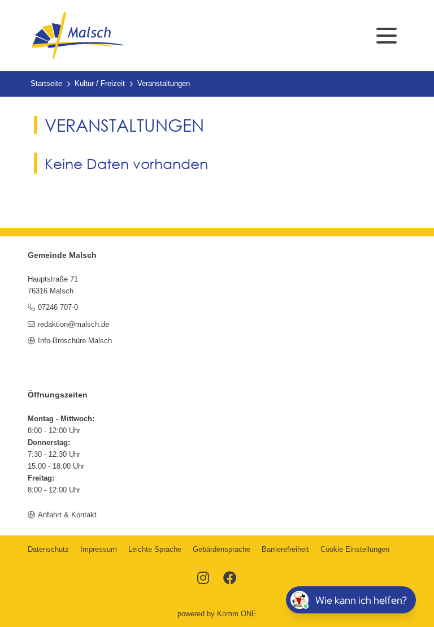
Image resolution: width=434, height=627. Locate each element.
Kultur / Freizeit (100, 84)
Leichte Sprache (154, 550)
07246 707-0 (57, 308)
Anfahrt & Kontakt (67, 515)
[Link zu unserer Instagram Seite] (203, 579)
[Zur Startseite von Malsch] (77, 36)
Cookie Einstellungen (354, 550)
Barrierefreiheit (285, 550)
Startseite (46, 84)
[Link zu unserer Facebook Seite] (230, 579)
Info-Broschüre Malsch (74, 341)
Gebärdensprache (221, 550)
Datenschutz (48, 550)
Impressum (98, 550)
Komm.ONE (237, 614)
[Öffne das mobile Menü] (386, 36)
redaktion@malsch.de (73, 324)
